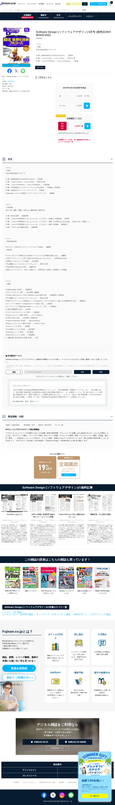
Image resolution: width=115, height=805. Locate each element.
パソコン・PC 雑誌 (14, 10)
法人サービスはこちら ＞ (12, 684)
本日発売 (41, 4)
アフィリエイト (29, 770)
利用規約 (16, 782)
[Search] (85, 4)
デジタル (62, 106)
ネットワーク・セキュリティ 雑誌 (32, 10)
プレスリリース (29, 776)
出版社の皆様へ (72, 782)
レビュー (90, 16)
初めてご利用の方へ (19, 677)
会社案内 (61, 782)
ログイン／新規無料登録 (98, 4)
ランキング (49, 4)
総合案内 (57, 764)
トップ (4, 10)
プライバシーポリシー (29, 782)
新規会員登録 (19, 668)
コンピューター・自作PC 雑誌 (17, 614)
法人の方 (58, 4)
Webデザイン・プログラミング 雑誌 (92, 614)
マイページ (21, 4)
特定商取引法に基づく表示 (47, 782)
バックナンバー (75, 10)
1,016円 (79, 96)
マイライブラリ (31, 4)
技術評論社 (11, 81)
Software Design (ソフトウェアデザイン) (56, 10)
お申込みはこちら (68, 474)
